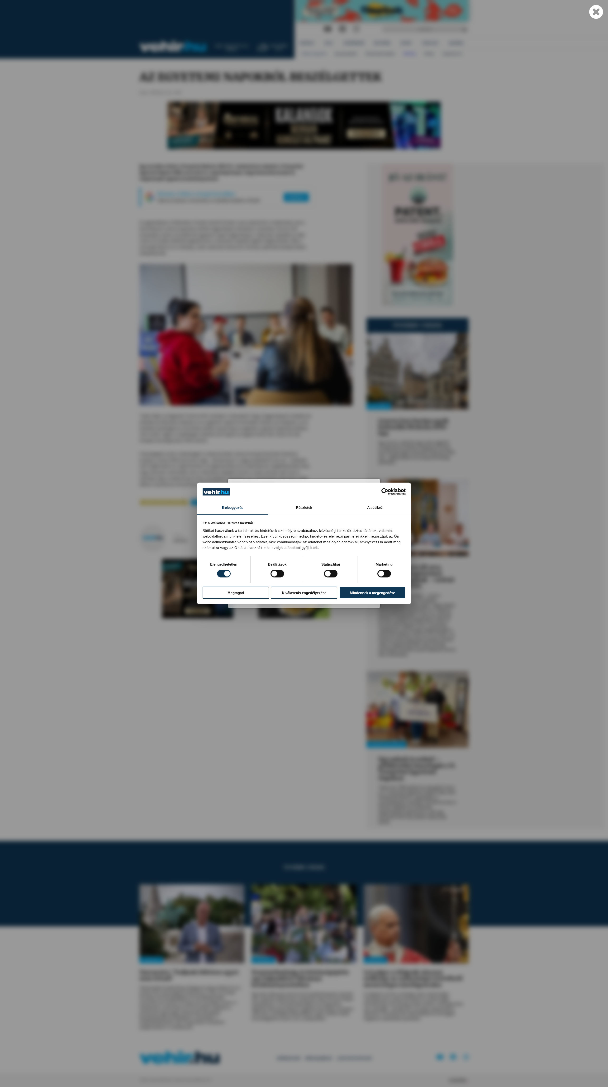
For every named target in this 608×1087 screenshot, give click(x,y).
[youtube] (328, 29)
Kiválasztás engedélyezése (304, 593)
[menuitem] (307, 42)
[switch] (277, 573)
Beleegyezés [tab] (232, 507)
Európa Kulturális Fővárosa (164, 502)
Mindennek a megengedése (372, 593)
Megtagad (236, 593)
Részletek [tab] (304, 507)
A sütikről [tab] (375, 507)
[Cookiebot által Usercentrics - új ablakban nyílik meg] (385, 491)
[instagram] (356, 29)
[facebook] (342, 29)
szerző (178, 535)
